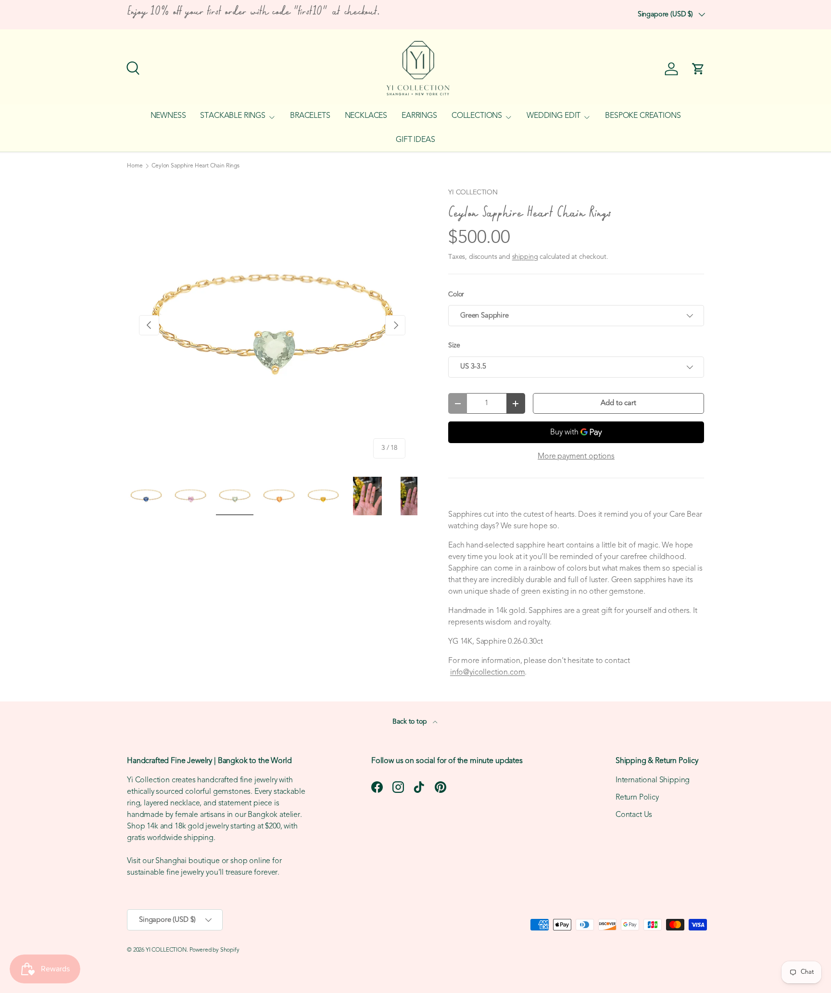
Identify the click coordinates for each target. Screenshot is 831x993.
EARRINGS (419, 116)
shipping (525, 257)
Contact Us (634, 815)
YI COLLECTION (473, 192)
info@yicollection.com (487, 672)
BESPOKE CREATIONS (642, 116)
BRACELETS (310, 116)
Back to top (410, 722)
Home (134, 166)
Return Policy (637, 798)
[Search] (131, 66)
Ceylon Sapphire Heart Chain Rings (195, 166)
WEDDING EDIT (553, 116)
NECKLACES (366, 116)
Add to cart (618, 403)
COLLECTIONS (477, 116)
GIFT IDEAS (415, 140)
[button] (698, 68)
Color (456, 294)
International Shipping (653, 780)
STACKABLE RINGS (232, 116)
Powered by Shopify (214, 950)
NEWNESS (168, 116)
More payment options (576, 456)
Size (454, 345)
